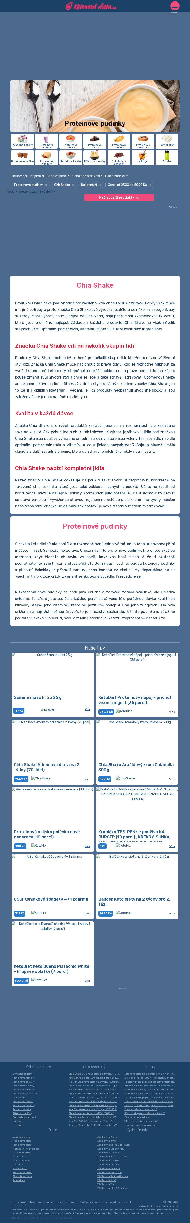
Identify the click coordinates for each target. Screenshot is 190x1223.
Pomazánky (19, 1097)
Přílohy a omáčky (22, 1113)
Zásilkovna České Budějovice (113, 1144)
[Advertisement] (95, 46)
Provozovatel (19, 1205)
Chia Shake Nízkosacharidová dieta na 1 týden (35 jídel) (95, 1105)
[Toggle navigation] (175, 5)
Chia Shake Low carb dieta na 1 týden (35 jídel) (94, 1085)
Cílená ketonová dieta (136, 1117)
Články (149, 1067)
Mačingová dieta (22, 1141)
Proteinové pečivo (23, 1101)
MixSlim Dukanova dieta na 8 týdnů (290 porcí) (95, 1081)
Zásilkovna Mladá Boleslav (112, 1188)
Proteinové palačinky (25, 1093)
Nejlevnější (20, 176)
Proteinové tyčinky (23, 1085)
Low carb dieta (21, 1160)
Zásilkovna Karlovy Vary (110, 1148)
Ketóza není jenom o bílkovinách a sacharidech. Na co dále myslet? (151, 1101)
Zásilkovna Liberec (108, 1160)
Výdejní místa (137, 1130)
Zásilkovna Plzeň (106, 1180)
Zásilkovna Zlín (106, 1184)
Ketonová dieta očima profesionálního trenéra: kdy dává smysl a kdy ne (151, 1074)
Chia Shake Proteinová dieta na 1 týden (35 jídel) (95, 1117)
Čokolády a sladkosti (24, 1117)
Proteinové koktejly (24, 1077)
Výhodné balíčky (22, 1074)
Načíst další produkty (116, 198)
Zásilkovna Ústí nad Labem (112, 1176)
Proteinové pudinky (24, 1105)
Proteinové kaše (22, 1109)
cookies (73, 1202)
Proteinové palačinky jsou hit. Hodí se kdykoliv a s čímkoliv (151, 1093)
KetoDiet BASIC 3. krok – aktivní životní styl (93, 1121)
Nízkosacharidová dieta (26, 1148)
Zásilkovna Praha (107, 1137)
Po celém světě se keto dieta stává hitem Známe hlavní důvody (151, 1081)
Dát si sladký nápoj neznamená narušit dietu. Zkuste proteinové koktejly (151, 1097)
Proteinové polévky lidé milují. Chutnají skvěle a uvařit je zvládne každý (151, 1089)
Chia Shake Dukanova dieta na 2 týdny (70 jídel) (95, 1074)
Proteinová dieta (22, 1144)
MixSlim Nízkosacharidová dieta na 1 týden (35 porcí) (95, 1089)
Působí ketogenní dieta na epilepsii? (144, 1113)
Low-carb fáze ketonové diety (141, 1125)
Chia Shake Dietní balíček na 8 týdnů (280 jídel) (95, 1093)
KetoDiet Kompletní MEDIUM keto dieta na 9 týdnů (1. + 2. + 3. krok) (95, 1125)
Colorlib (67, 1218)
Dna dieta (18, 1164)
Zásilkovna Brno (106, 1141)
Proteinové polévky (24, 1081)
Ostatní (17, 1125)
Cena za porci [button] (57, 176)
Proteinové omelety (24, 1089)
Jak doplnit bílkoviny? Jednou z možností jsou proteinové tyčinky (151, 1085)
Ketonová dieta (38, 1067)
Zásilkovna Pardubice (109, 1172)
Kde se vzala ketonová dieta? (140, 1109)
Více (87, 709)
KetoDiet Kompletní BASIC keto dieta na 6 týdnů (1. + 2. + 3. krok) (95, 1077)
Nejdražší (37, 176)
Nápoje (17, 1121)
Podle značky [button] (115, 176)
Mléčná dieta (20, 1168)
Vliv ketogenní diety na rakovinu (142, 1121)
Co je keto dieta (21, 1137)
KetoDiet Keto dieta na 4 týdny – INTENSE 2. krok (95, 1109)
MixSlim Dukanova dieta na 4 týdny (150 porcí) (94, 1101)
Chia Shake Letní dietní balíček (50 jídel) (91, 1113)
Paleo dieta (19, 1180)
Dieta (52, 1130)
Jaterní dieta (20, 1156)
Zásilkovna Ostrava (108, 1164)
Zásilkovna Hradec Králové (112, 1156)
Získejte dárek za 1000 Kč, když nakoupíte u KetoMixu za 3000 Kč (151, 1077)
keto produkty (94, 1067)
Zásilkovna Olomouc (108, 1168)
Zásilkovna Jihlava (108, 1152)
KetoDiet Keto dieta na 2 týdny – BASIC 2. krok (94, 1097)
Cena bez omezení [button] (86, 176)
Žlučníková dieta (22, 1176)
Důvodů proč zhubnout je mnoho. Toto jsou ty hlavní (151, 1105)
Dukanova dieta (22, 1152)
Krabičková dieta (22, 1172)
